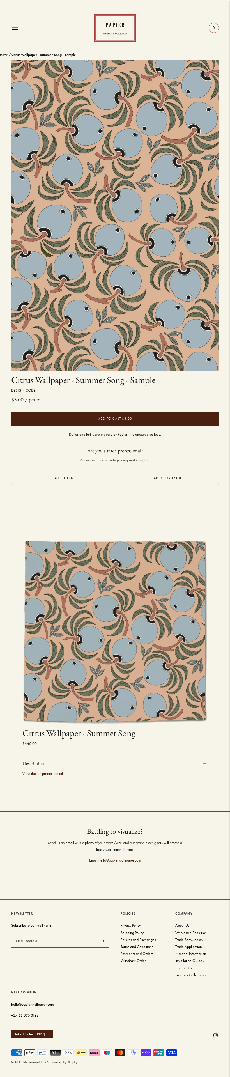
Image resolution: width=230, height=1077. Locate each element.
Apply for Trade (168, 478)
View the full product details (43, 773)
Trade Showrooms (189, 939)
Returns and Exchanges (138, 939)
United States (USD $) (30, 1034)
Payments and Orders (137, 953)
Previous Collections (190, 975)
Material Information (190, 953)
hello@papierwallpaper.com (119, 860)
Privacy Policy (131, 925)
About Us (182, 925)
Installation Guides (189, 960)
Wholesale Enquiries (190, 932)
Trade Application (188, 946)
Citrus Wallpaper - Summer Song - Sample (83, 380)
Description (33, 763)
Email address (26, 934)
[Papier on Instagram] (215, 1036)
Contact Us (183, 968)
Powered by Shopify (64, 1062)
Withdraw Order (133, 960)
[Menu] (15, 28)
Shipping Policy (132, 932)
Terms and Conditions (137, 946)
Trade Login (62, 478)
